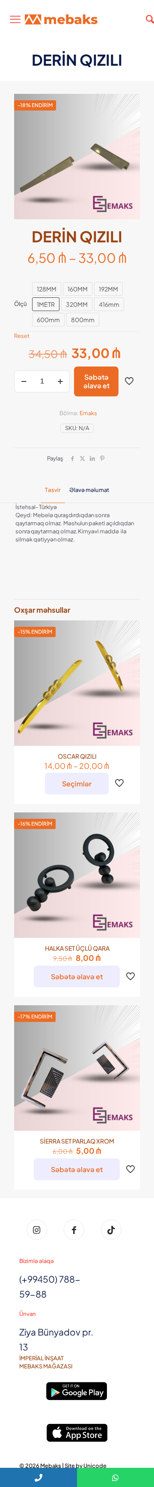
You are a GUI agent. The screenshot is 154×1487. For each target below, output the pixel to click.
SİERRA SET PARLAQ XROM (77, 1141)
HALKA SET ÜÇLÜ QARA (77, 948)
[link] (77, 1391)
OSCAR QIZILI (77, 756)
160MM (78, 289)
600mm (48, 319)
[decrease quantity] (23, 381)
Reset (22, 335)
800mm (83, 319)
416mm (109, 304)
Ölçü (20, 303)
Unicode (95, 1465)
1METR (46, 304)
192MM (108, 289)
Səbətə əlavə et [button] (77, 976)
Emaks (88, 413)
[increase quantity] (60, 381)
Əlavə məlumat (89, 489)
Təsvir (53, 489)
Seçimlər (77, 783)
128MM (46, 289)
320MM (77, 304)
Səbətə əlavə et (96, 381)
